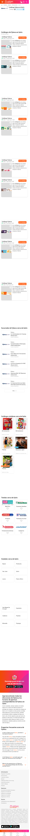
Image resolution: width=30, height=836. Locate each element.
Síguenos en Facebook (6, 791)
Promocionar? (4, 775)
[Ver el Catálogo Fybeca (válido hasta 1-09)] (6, 128)
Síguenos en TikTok (5, 796)
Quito (16, 732)
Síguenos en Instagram (6, 793)
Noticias (3, 785)
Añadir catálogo (4, 783)
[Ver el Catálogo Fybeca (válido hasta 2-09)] (6, 67)
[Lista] (23, 2)
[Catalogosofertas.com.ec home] (9, 1)
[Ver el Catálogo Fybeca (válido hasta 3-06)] (6, 108)
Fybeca (9, 5)
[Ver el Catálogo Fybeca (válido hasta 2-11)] (6, 47)
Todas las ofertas (5, 777)
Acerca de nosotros (5, 782)
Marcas (2, 779)
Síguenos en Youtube (5, 795)
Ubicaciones (14, 5)
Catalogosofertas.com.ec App (7, 780)
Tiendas (5, 5)
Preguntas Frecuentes (5, 773)
